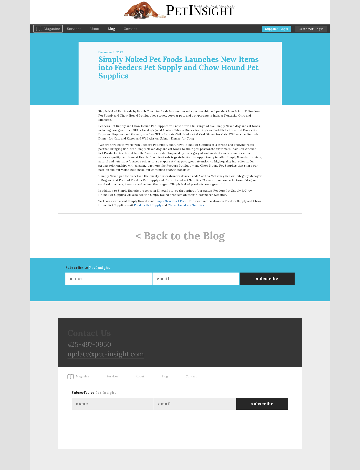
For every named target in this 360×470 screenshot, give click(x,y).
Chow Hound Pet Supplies (186, 205)
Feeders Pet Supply (147, 205)
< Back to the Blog (180, 235)
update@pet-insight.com (106, 354)
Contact (130, 29)
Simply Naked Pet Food (171, 201)
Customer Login (311, 29)
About (94, 29)
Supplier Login (276, 29)
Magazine (52, 29)
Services (74, 29)
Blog (111, 29)
